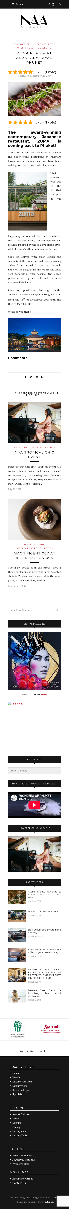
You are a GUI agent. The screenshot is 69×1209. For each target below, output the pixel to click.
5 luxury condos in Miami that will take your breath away (44, 951)
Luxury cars (19, 1131)
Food (51, 44)
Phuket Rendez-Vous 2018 (43, 911)
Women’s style (20, 1163)
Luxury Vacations (22, 1081)
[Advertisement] (34, 727)
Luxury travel (22, 1067)
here (44, 694)
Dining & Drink (24, 44)
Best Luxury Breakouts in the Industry (44, 931)
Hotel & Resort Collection (34, 48)
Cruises (16, 1073)
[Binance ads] (15, 703)
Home (15, 1118)
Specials (17, 1094)
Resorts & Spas (21, 1090)
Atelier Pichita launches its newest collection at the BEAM (44, 894)
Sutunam (49, 1201)
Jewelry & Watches (23, 1159)
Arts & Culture (21, 1114)
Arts (17, 447)
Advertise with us (22, 1178)
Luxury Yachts (20, 1135)
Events (41, 44)
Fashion (17, 1149)
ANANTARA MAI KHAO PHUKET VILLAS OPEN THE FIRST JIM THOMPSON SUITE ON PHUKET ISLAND (44, 973)
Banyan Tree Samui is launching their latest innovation (44, 993)
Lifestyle (18, 1108)
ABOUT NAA (19, 1172)
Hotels (16, 1077)
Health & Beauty (21, 1155)
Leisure (16, 1122)
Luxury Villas (19, 1085)
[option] (35, 1029)
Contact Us (19, 1182)
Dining (16, 1127)
